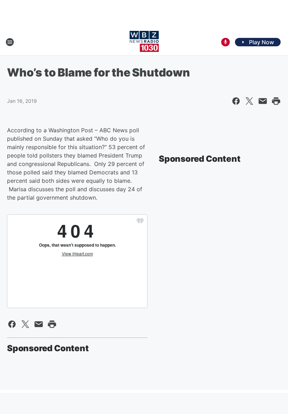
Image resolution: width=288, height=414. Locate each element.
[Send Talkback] (225, 42)
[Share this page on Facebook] (236, 101)
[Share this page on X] (249, 101)
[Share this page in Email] (263, 101)
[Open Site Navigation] (10, 42)
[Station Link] (144, 42)
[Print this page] (276, 101)
